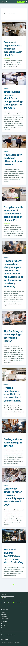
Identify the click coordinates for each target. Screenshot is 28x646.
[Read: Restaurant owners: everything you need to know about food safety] (14, 536)
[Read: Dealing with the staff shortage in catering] (14, 426)
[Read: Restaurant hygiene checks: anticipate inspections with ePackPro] (14, 29)
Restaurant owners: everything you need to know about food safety (13, 556)
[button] (7, 597)
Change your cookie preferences (8, 634)
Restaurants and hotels (6, 88)
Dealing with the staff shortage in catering (13, 442)
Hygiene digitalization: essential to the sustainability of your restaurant (12, 394)
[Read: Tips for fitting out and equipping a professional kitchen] (14, 318)
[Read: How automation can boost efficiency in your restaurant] (14, 141)
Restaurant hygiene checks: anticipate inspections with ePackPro (13, 49)
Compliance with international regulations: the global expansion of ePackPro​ (13, 213)
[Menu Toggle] (26, 1)
